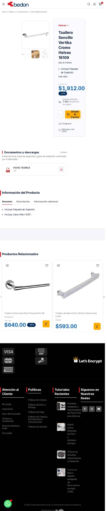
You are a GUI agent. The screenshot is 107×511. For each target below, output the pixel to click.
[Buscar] (89, 4)
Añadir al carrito (75, 114)
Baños (11, 12)
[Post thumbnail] (61, 410)
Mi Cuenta (6, 404)
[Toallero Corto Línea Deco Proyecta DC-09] (27, 285)
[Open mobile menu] (3, 4)
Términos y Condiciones (8, 419)
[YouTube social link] (99, 409)
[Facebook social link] (85, 409)
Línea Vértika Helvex (38, 12)
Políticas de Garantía (37, 426)
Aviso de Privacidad (11, 414)
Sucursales (7, 433)
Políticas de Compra (37, 400)
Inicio (4, 12)
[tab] (7, 202)
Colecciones (22, 12)
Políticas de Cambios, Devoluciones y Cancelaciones (38, 419)
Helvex (63, 25)
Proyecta (8, 317)
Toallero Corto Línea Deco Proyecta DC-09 (24, 313)
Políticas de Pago (36, 412)
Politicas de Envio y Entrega (37, 406)
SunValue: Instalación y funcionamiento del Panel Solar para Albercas (74, 409)
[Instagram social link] (92, 409)
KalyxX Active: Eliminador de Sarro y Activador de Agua (72, 433)
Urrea (58, 320)
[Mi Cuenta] (94, 4)
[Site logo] (18, 4)
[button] (24, 35)
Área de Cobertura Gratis (10, 427)
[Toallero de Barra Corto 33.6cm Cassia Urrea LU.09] (78, 285)
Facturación (7, 409)
